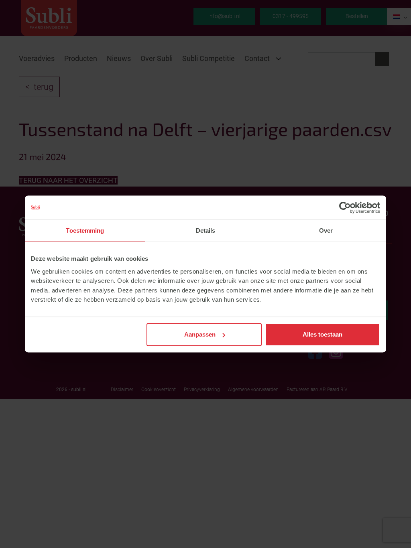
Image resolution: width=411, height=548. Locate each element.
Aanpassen (200, 334)
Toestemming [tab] (85, 230)
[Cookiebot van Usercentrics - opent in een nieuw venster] (345, 207)
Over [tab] (326, 230)
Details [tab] (206, 230)
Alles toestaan (322, 334)
